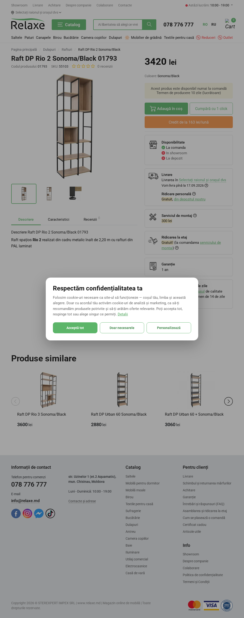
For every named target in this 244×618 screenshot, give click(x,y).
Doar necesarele (122, 328)
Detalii (123, 314)
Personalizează (169, 328)
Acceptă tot (75, 328)
